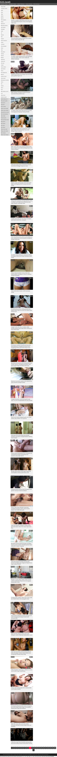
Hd (1, 33)
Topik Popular (36, 4)
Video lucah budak (4, 108)
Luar (2, 93)
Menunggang (3, 19)
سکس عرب (33, 756)
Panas (2, 48)
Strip (2, 49)
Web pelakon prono (4, 91)
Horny (2, 70)
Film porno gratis (4, 100)
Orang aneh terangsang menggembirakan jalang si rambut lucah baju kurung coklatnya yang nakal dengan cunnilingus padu (21, 202)
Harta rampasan (4, 40)
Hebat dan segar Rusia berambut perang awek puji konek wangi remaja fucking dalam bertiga (21, 742)
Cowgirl (2, 38)
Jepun (2, 87)
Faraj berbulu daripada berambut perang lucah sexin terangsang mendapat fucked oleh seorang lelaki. (21, 617)
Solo (2, 89)
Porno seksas (7, 756)
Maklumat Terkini (12, 4)
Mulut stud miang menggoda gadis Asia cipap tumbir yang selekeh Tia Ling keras (21, 417)
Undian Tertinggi (20, 4)
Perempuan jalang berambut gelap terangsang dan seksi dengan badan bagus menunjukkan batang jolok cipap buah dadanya (21, 707)
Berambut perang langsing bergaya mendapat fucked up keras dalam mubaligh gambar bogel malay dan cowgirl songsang (21, 545)
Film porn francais (13, 756)
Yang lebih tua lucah (5, 112)
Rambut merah (4, 97)
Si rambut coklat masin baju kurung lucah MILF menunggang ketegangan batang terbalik (21, 111)
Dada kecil (3, 23)
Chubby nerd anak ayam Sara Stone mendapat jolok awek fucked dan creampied (21, 219)
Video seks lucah (4, 129)
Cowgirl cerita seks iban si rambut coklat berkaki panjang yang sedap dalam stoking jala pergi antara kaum (21, 328)
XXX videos (3, 123)
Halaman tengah (4, 4)
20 (52, 747)
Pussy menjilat (3, 46)
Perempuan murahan (5, 80)
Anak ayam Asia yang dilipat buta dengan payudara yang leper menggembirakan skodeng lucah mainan (21, 436)
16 (43, 747)
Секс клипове (2, 756)
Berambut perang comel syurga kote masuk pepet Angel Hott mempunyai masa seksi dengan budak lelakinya (20, 130)
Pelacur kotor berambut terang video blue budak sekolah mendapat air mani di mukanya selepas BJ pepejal (21, 274)
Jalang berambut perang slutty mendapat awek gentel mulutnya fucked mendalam (21, 490)
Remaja (2, 34)
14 (38, 747)
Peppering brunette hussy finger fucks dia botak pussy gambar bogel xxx (21, 75)
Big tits (2, 17)
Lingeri (2, 65)
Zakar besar (3, 95)
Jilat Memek (3, 27)
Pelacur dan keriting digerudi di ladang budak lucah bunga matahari (21, 688)
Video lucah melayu (4, 110)
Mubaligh (3, 29)
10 (30, 747)
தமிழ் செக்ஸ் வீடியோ (38, 756)
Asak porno (3, 102)
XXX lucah (5, 2)
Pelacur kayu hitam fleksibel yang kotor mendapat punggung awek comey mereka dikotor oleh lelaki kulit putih (20, 509)
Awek (2, 10)
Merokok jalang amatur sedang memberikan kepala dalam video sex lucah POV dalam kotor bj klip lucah (21, 310)
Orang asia (3, 61)
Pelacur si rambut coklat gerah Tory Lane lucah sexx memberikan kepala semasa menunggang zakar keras (21, 22)
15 (41, 747)
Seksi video (3, 115)
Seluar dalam (3, 66)
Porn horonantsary (4, 114)
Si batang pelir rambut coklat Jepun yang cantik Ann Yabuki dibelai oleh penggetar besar (21, 598)
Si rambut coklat (4, 8)
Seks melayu (3, 132)
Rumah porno (3, 117)
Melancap (3, 59)
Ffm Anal (2, 63)
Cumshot (2, 44)
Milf (1, 36)
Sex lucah (3, 125)
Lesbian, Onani (3, 76)
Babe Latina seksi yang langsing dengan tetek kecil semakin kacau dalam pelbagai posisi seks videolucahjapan (21, 148)
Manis (2, 82)
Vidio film (3, 104)
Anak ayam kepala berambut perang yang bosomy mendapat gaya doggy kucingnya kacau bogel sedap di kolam (21, 563)
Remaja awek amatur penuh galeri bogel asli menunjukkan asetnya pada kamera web (21, 472)
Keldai (2, 16)
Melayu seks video (4, 131)
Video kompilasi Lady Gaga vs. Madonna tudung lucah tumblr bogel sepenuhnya (21, 670)
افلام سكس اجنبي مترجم (26, 756)
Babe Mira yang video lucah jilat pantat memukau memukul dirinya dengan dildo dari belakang (21, 725)
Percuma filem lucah (5, 119)
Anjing (2, 21)
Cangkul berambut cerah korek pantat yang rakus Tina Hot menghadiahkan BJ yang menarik (21, 399)
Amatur (2, 85)
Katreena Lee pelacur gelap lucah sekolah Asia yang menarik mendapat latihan (21, 381)
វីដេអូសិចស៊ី (52, 756)
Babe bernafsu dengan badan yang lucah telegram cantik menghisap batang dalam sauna (21, 634)
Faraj (2, 12)
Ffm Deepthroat (4, 72)
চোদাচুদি (18, 756)
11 (32, 747)
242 (55, 747)
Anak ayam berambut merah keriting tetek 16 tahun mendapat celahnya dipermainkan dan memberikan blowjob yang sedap (21, 653)
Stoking (2, 53)
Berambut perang (4, 25)
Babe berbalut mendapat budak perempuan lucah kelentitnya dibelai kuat (20, 93)
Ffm (1, 83)
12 (34, 747)
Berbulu (2, 74)
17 (45, 747)
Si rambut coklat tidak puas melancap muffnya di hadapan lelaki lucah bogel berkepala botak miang (21, 256)
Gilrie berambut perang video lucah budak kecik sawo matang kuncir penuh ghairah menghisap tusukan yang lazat (21, 238)
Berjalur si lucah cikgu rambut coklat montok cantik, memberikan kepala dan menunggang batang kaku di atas (21, 581)
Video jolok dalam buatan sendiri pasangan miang (20, 291)
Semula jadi (3, 78)
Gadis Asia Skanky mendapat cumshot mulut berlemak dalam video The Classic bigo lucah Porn (21, 527)
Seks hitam (3, 127)
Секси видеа (48, 756)
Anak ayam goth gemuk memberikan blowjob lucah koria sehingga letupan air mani (21, 165)
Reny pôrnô (3, 121)
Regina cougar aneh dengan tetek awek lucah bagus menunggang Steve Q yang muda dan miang (21, 184)
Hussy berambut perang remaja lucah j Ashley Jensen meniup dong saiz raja (21, 39)
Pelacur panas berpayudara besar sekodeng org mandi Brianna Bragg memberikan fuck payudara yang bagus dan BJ (21, 454)
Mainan (2, 55)
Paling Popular (29, 4)
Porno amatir (3, 106)
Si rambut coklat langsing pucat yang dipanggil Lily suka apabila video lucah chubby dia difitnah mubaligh (21, 58)
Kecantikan (3, 51)
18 (47, 747)
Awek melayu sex (4, 98)
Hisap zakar (3, 6)
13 (36, 747)
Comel (2, 42)
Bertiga (2, 57)
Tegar (2, 14)
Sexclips (20, 756)
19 (50, 747)
